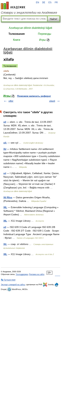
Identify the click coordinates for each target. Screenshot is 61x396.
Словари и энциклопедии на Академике (29, 12)
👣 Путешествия (8, 280)
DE (43, 2)
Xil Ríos (7, 197)
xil (4, 122)
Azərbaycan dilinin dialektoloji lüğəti (30, 27)
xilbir (10, 101)
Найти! (53, 19)
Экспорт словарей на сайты (13, 284)
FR (56, 2)
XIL (5, 207)
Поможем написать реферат (34, 96)
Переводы (44, 33)
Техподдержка (22, 274)
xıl (4, 173)
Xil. (5, 244)
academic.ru (13, 5)
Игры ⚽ (44, 39)
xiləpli (52, 101)
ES (50, 2)
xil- (5, 142)
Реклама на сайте (36, 274)
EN (37, 2)
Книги (16, 39)
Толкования (16, 33)
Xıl (4, 149)
